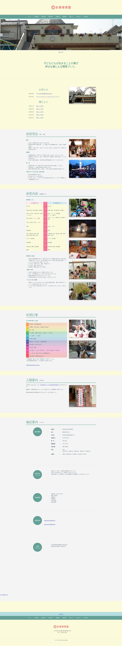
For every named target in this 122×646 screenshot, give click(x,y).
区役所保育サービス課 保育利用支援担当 (49, 384)
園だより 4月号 (39, 117)
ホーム (29, 16)
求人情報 (85, 16)
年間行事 (50, 16)
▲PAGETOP (61, 614)
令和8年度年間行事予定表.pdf (32, 365)
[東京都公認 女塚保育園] (61, 7)
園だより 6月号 (39, 111)
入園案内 (57, 16)
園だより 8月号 (39, 106)
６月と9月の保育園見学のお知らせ (44, 93)
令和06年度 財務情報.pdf (49, 520)
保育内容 (43, 16)
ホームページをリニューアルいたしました (46, 96)
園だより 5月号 (39, 114)
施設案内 (64, 16)
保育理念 (37, 16)
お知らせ (78, 16)
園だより (71, 16)
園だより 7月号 (39, 109)
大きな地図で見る (4, 594)
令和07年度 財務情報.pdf (49, 524)
